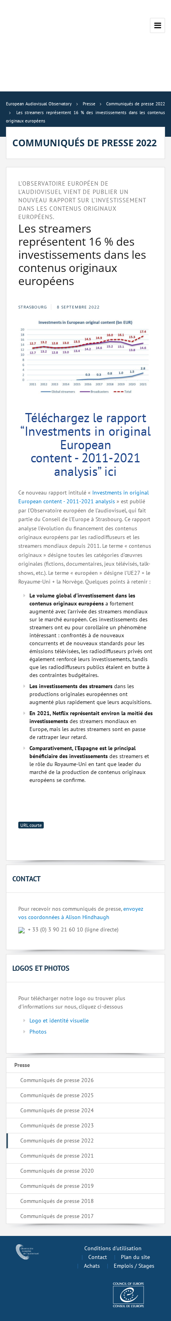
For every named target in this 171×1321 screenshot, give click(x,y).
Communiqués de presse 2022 (57, 1140)
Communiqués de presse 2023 (57, 1125)
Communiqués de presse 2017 (57, 1216)
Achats (92, 1265)
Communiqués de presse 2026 (57, 1080)
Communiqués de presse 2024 (57, 1110)
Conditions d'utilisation (113, 1248)
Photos (38, 1031)
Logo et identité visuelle (59, 1020)
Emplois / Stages (134, 1265)
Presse (22, 1065)
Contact (97, 1257)
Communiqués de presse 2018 (57, 1201)
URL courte (31, 825)
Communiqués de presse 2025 (57, 1095)
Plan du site (135, 1257)
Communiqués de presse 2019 (57, 1185)
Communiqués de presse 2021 (57, 1155)
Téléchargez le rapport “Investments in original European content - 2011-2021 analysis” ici (85, 444)
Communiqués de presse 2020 (57, 1170)
